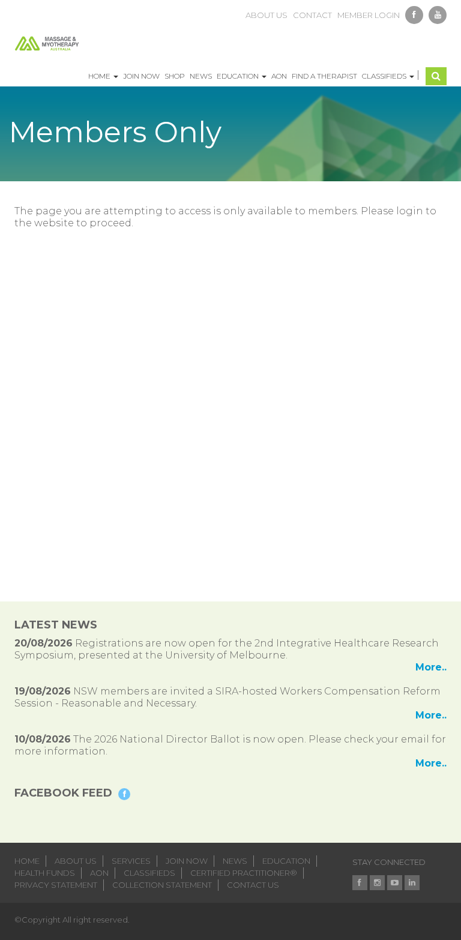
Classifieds (385, 75)
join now (187, 861)
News (201, 75)
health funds (44, 873)
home (27, 861)
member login (368, 15)
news (235, 861)
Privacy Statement (55, 885)
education (286, 861)
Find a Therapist (324, 75)
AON (279, 75)
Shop (174, 75)
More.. (431, 667)
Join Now (141, 75)
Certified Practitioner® (243, 873)
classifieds (149, 873)
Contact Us (253, 885)
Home (100, 75)
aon (99, 873)
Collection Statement (162, 885)
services (131, 861)
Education (239, 75)
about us (267, 15)
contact (312, 15)
